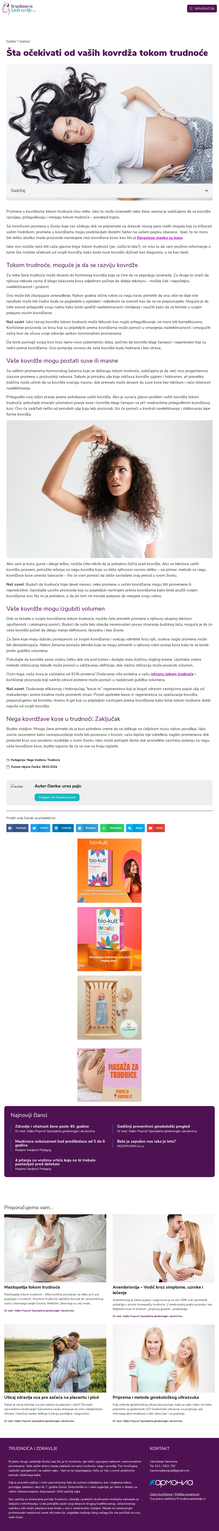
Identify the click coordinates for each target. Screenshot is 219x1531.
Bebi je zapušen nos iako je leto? (146, 1141)
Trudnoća (24, 41)
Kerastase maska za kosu (159, 237)
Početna (11, 41)
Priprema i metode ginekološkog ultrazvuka (156, 1397)
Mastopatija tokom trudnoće (32, 1287)
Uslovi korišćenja (161, 1494)
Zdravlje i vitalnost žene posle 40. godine (52, 1126)
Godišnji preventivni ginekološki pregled (153, 1126)
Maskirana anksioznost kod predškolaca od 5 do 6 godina (60, 1143)
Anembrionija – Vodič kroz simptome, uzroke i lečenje (158, 1290)
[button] (206, 190)
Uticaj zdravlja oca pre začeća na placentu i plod (51, 1397)
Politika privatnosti (187, 1494)
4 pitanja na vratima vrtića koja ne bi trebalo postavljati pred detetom (55, 1162)
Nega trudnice (36, 760)
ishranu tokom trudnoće (172, 674)
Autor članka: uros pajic (58, 786)
